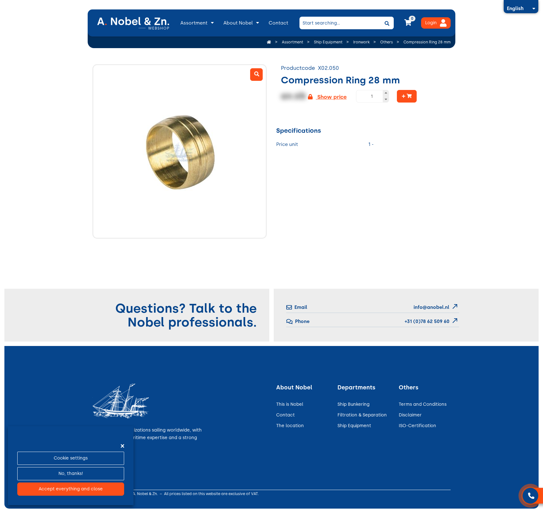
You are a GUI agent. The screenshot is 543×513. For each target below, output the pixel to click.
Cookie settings (71, 458)
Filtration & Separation (362, 415)
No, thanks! (70, 473)
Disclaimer (410, 415)
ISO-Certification (417, 425)
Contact (278, 23)
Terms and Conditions (423, 404)
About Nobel (238, 23)
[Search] (387, 23)
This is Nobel (289, 404)
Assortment (193, 23)
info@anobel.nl (431, 307)
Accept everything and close (71, 489)
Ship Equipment (354, 425)
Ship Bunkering (353, 404)
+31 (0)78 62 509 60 (426, 321)
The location (290, 425)
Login (431, 22)
